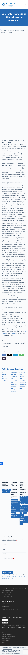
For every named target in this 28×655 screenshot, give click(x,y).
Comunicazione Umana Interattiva (14, 507)
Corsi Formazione (22, 502)
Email (4, 549)
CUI (21, 512)
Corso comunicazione (23, 506)
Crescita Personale (19, 343)
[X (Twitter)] (9, 355)
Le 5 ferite (5, 346)
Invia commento (7, 572)
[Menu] (25, 4)
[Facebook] (4, 355)
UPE (21, 524)
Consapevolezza (7, 343)
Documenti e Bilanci (6, 638)
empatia (13, 513)
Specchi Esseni (5, 491)
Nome (5, 544)
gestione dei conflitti (14, 516)
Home (3, 632)
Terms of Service (15, 627)
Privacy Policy (5, 620)
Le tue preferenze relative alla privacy (12, 617)
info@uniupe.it (5, 606)
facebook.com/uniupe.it (8, 607)
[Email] (4, 358)
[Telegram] (15, 355)
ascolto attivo (14, 500)
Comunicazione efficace (14, 502)
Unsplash (12, 333)
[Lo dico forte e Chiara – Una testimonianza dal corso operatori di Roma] (23, 426)
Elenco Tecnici (5, 640)
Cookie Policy (4, 622)
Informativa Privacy (7, 634)
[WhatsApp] (21, 355)
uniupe (21, 514)
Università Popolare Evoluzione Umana (22, 519)
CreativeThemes (7, 649)
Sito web (5, 553)
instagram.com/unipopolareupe (10, 609)
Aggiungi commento (8, 558)
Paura (24, 512)
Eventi (3, 642)
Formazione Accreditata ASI (8, 636)
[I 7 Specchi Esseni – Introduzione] (5, 426)
